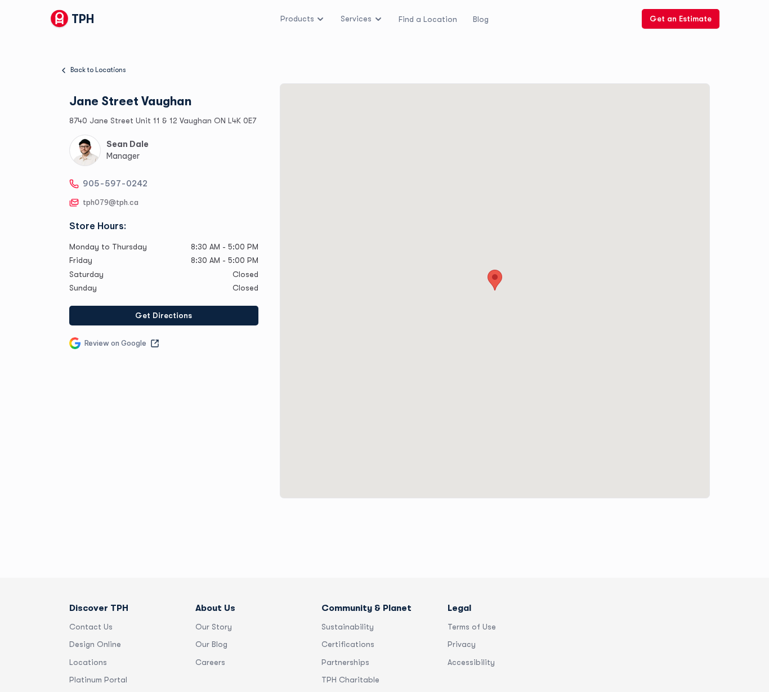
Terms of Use (472, 626)
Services (356, 18)
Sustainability (347, 626)
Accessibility (471, 662)
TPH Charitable (350, 679)
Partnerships (345, 662)
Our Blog (211, 644)
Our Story (213, 626)
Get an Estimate (681, 18)
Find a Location (428, 18)
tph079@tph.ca (110, 202)
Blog (481, 18)
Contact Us (91, 626)
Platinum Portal (98, 679)
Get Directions (163, 315)
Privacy (462, 644)
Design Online (95, 644)
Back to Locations (98, 70)
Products (297, 18)
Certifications (347, 644)
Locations (88, 662)
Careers (210, 662)
